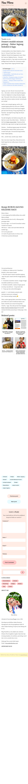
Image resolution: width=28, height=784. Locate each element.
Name (5, 537)
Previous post (14, 496)
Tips (4, 586)
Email (4, 545)
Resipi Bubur (6, 485)
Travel (10, 586)
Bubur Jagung (20, 476)
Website (5, 554)
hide (13, 68)
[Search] (22, 572)
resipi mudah (15, 485)
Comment (6, 521)
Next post (14, 501)
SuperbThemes (23, 655)
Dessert (5, 479)
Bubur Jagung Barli (11, 122)
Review (20, 583)
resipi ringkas (6, 488)
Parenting (5, 583)
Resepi (12, 476)
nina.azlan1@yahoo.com (11, 643)
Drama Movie (6, 581)
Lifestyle (5, 476)
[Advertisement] (14, 190)
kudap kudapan (7, 482)
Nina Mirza (7, 2)
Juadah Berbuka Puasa (16, 479)
